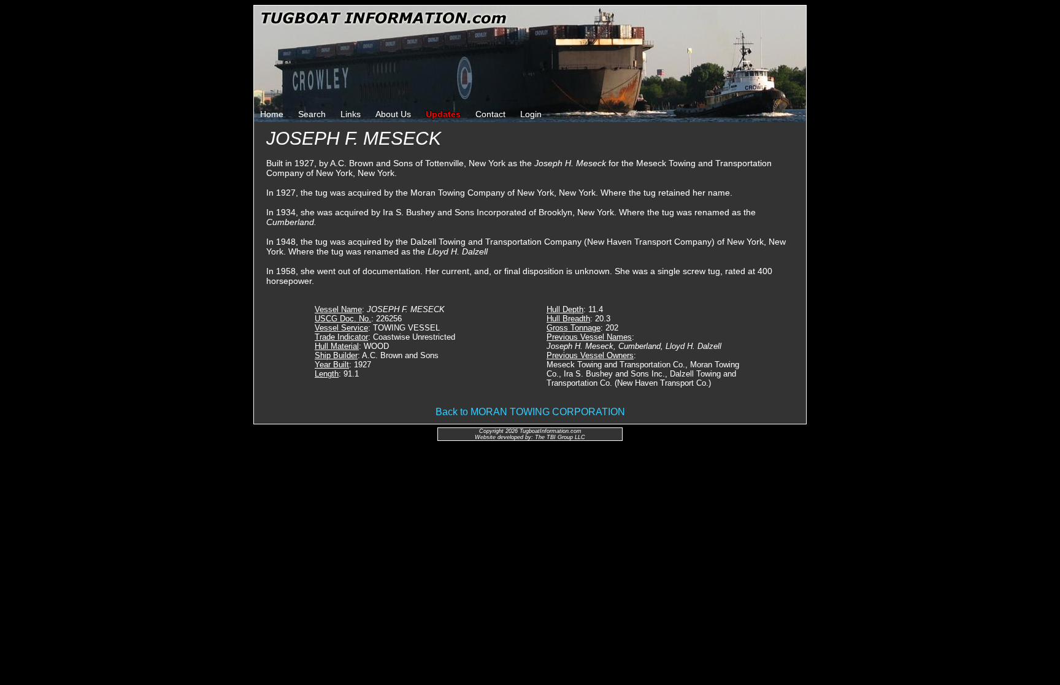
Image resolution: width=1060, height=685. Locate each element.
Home (271, 114)
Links (350, 114)
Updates (443, 114)
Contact (490, 114)
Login (531, 114)
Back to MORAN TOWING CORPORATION (530, 412)
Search (312, 114)
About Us (393, 114)
